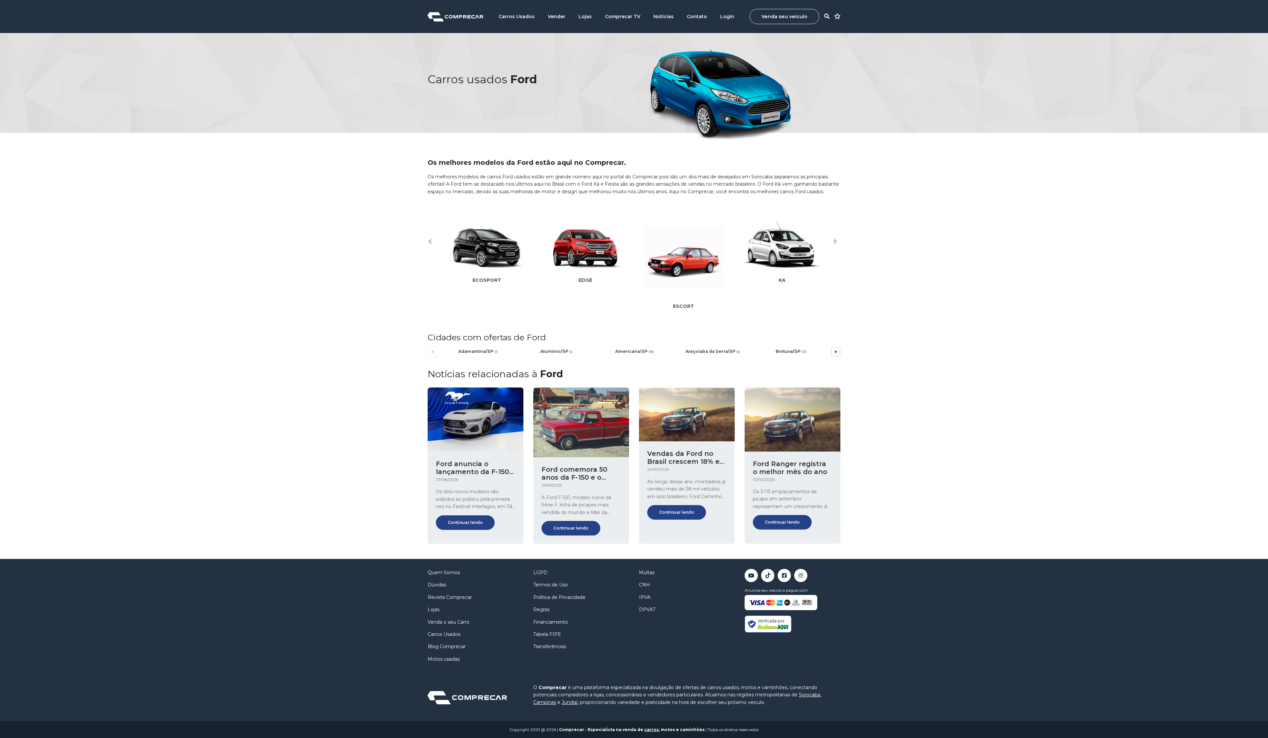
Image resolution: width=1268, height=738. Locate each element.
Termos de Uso (550, 585)
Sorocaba (809, 695)
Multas (646, 572)
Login (727, 16)
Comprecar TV (622, 16)
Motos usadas (444, 659)
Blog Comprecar (447, 646)
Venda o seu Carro (449, 622)
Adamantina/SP (478, 351)
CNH (644, 585)
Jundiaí (570, 702)
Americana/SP (634, 351)
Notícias (663, 16)
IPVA (645, 597)
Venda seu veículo (784, 16)
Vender (556, 16)
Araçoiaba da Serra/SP (713, 351)
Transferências (549, 646)
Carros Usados (517, 16)
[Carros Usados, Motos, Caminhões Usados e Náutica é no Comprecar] (455, 16)
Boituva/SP (791, 351)
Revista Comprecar (450, 597)
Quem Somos (444, 572)
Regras (541, 609)
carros (651, 729)
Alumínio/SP (556, 351)
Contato (697, 16)
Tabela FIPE (547, 634)
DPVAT (647, 609)
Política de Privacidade (559, 597)
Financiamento (550, 622)
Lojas (585, 16)
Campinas (544, 702)
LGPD (540, 572)
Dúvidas (437, 585)
